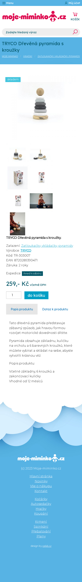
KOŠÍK (75, 19)
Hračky (27, 56)
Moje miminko (10, 56)
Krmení (41, 521)
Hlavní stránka (41, 476)
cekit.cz (47, 546)
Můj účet (74, 3)
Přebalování (41, 531)
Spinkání (41, 526)
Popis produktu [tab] (22, 309)
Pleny (41, 536)
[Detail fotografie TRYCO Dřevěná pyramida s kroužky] (41, 105)
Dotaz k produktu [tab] (55, 309)
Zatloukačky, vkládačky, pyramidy (59, 56)
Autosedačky (41, 504)
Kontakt (41, 491)
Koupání (41, 513)
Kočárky (41, 499)
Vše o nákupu (41, 486)
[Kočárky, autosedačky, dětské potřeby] (34, 16)
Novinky (41, 481)
